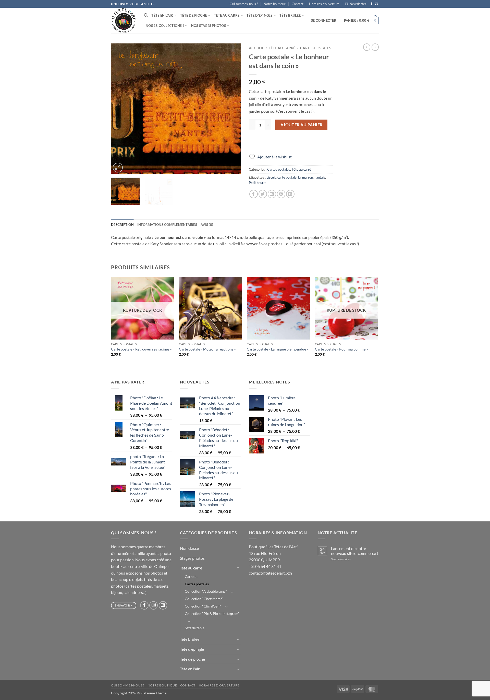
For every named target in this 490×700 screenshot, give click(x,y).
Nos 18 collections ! (165, 26)
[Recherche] (146, 15)
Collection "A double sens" (206, 591)
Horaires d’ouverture (324, 4)
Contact (297, 4)
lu (299, 177)
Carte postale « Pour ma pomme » (341, 349)
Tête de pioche (193, 15)
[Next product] (366, 47)
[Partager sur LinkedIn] (290, 194)
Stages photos (192, 558)
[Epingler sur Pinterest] (281, 194)
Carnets (191, 576)
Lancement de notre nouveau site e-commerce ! (354, 551)
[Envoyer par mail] (272, 194)
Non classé (189, 548)
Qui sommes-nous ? (244, 4)
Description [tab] (122, 225)
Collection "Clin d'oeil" (203, 606)
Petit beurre (257, 183)
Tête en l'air (190, 668)
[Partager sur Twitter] (263, 194)
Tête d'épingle (192, 649)
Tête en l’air (162, 15)
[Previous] (120, 109)
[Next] (232, 109)
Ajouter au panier (301, 124)
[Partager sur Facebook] (253, 194)
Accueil (256, 48)
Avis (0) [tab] (207, 225)
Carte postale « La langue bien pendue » (277, 349)
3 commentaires (347, 559)
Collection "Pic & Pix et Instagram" (212, 613)
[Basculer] (238, 568)
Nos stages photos (208, 26)
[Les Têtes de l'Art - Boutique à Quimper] (123, 20)
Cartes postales (315, 48)
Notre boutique (275, 4)
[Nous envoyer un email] (376, 4)
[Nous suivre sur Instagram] (153, 605)
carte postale (287, 177)
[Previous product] (375, 47)
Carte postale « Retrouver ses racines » (141, 349)
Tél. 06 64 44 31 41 (265, 566)
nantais (319, 177)
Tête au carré (226, 15)
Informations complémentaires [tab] (167, 225)
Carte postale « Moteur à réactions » (207, 349)
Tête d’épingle (260, 15)
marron (307, 177)
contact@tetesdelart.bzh (270, 572)
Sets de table (194, 628)
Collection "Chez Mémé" (204, 599)
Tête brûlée (290, 15)
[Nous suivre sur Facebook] (371, 4)
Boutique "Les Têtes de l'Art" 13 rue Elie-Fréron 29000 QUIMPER (273, 553)
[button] (355, 4)
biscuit (271, 177)
